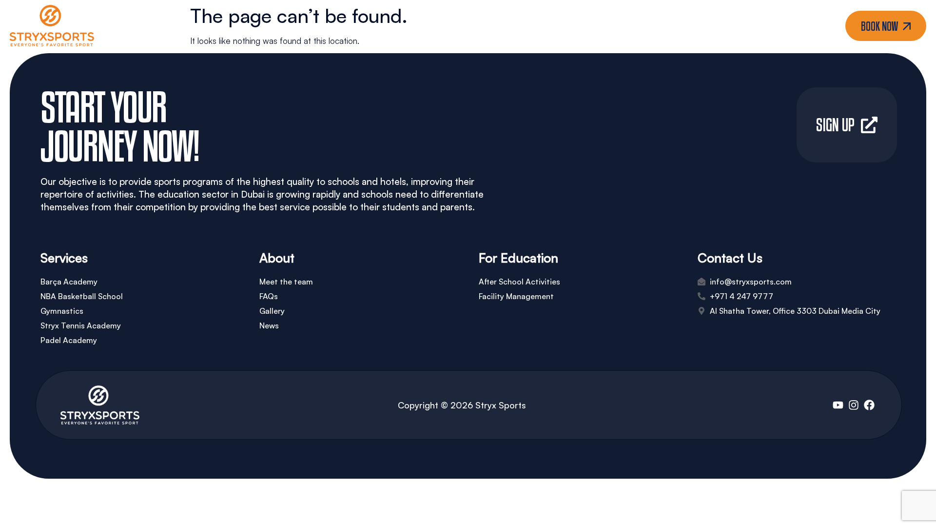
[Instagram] (853, 405)
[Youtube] (838, 405)
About (398, 25)
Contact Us (571, 25)
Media (505, 25)
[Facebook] (869, 405)
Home (355, 25)
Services (446, 25)
